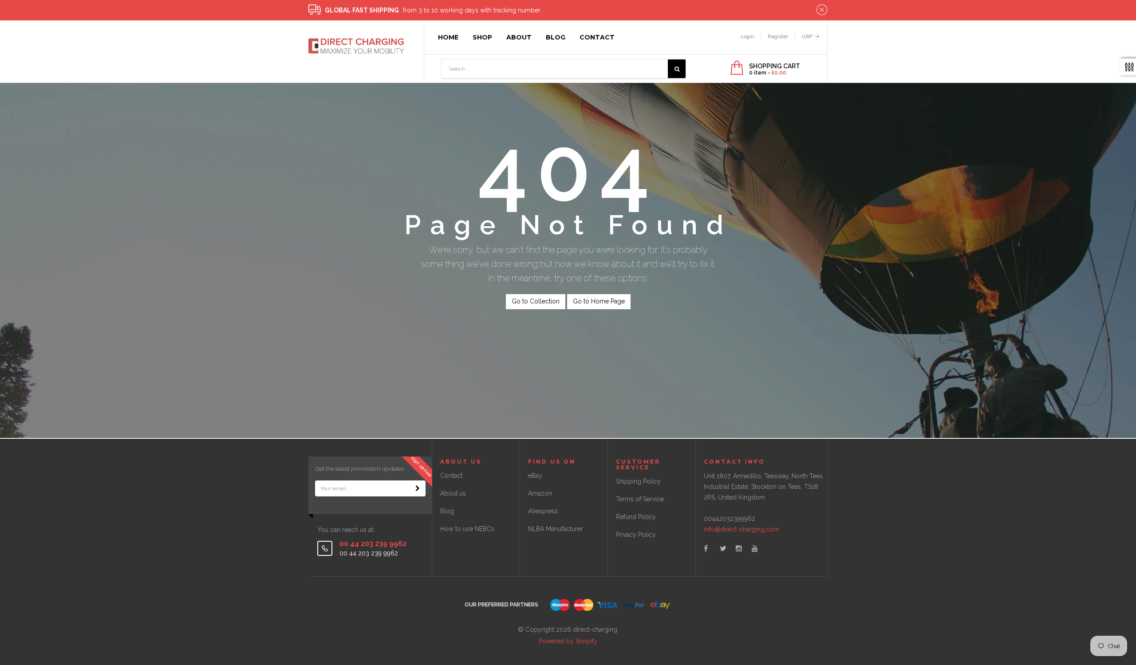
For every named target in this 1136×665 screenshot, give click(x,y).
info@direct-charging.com (741, 529)
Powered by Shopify (568, 641)
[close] (822, 10)
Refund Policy (636, 516)
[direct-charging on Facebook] (706, 548)
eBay (535, 475)
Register (778, 36)
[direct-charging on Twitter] (723, 548)
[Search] (677, 68)
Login (747, 36)
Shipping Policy (638, 481)
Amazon (540, 493)
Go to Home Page (599, 301)
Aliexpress (543, 511)
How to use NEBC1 (467, 528)
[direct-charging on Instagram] (739, 548)
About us (453, 493)
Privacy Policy (636, 534)
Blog (447, 511)
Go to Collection (536, 301)
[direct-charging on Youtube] (755, 548)
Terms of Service (640, 499)
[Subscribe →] (417, 488)
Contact (451, 475)
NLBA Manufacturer (555, 528)
